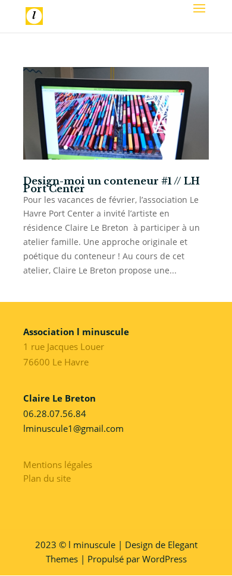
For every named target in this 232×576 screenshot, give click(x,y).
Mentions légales (57, 464)
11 (167, 147)
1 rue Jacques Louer (63, 346)
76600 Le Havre (56, 362)
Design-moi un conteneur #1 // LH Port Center (111, 185)
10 (157, 147)
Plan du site (47, 478)
